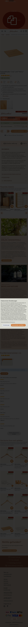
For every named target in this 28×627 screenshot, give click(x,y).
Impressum (12, 322)
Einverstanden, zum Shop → (18, 325)
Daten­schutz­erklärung (5, 322)
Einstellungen (6, 325)
